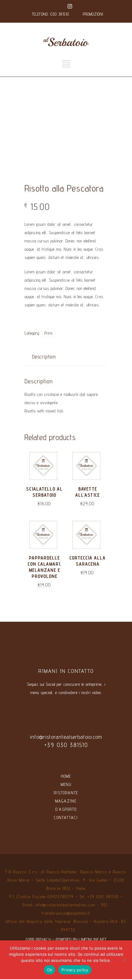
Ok (49, 969)
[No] (124, 960)
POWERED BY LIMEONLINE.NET (81, 939)
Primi (48, 333)
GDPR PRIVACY (38, 939)
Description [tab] (44, 357)
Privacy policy (74, 969)
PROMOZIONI (93, 14)
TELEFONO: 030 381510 (50, 14)
